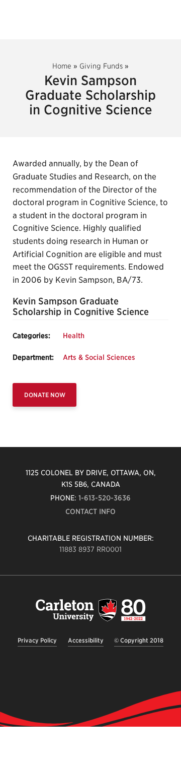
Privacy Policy (37, 640)
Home (61, 66)
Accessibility (86, 640)
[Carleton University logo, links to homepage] (90, 610)
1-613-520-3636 (104, 498)
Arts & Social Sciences (99, 357)
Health (73, 336)
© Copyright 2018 (138, 640)
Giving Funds (101, 66)
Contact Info (90, 511)
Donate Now (44, 395)
